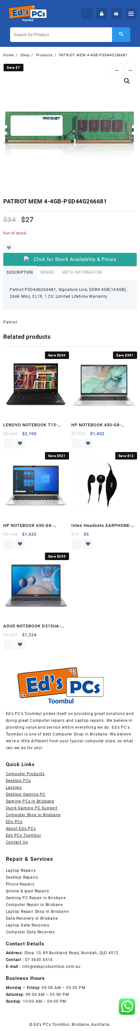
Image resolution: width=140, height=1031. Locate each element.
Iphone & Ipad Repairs (27, 891)
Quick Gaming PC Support (32, 808)
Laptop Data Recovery (27, 925)
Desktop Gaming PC (26, 794)
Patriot (10, 322)
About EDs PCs (21, 828)
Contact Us (17, 842)
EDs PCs (14, 821)
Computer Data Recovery (30, 932)
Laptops (14, 787)
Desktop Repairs (22, 877)
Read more (9, 443)
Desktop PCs (18, 780)
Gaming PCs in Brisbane (30, 801)
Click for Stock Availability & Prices (75, 259)
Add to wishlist (9, 248)
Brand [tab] (47, 272)
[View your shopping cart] (116, 13)
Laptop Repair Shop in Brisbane (37, 911)
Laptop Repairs (21, 870)
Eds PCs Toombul (23, 835)
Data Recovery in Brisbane (32, 918)
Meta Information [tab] (82, 272)
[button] (127, 81)
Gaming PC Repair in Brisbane (36, 898)
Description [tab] (20, 272)
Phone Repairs (20, 884)
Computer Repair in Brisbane (34, 904)
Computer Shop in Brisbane (33, 815)
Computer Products (25, 774)
